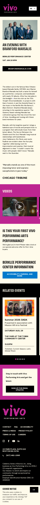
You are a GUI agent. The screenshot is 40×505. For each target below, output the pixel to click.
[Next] (37, 205)
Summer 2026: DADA (16, 320)
